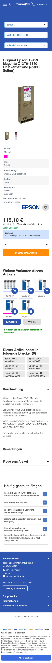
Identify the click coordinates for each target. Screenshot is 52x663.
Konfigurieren (25, 649)
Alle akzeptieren (26, 657)
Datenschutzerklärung (10, 652)
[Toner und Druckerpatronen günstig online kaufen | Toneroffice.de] (23, 4)
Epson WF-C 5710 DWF (35, 360)
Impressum (33, 616)
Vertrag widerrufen (15, 588)
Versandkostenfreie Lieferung (30, 224)
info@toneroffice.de (15, 576)
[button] (26, 389)
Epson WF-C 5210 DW (11, 360)
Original (32, 321)
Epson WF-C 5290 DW (11, 367)
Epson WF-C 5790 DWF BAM (37, 374)
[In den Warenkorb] (14, 291)
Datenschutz (20, 616)
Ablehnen (23, 652)
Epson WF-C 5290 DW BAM (12, 374)
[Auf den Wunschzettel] (45, 207)
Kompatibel (11, 321)
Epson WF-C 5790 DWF (35, 367)
